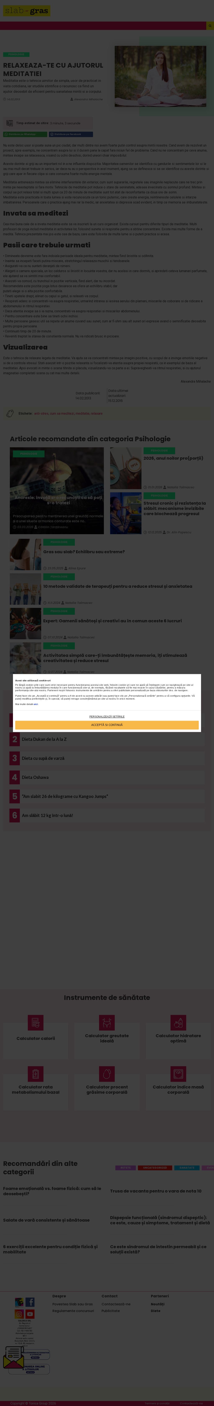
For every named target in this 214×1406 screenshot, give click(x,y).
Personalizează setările (107, 716)
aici (36, 704)
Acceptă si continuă (107, 725)
